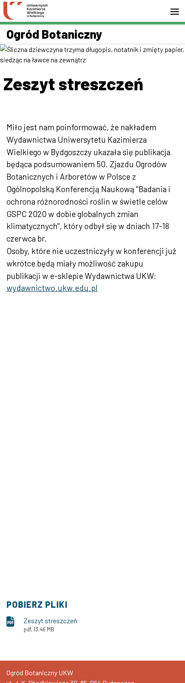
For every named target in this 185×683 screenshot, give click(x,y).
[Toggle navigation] (177, 11)
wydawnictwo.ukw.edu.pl (52, 288)
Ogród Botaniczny (54, 34)
